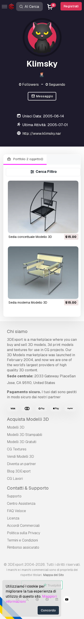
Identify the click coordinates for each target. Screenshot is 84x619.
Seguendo (55, 84)
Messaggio (44, 96)
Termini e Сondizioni (22, 540)
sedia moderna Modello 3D (28, 302)
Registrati (71, 6)
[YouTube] (66, 600)
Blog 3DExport (19, 471)
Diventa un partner (21, 464)
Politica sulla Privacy (23, 533)
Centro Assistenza (21, 503)
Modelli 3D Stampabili (24, 434)
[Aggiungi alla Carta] (63, 227)
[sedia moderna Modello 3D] (43, 272)
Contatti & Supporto (28, 488)
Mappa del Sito (53, 575)
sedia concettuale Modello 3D (30, 237)
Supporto (14, 496)
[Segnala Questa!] (72, 227)
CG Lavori (15, 478)
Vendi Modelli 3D (20, 456)
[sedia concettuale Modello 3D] (43, 207)
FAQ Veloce (16, 511)
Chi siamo (17, 331)
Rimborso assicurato (23, 547)
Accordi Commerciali (23, 525)
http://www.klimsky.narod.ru (45, 133)
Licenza (13, 518)
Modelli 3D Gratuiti (21, 441)
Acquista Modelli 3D (28, 419)
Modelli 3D (15, 427)
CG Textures (16, 449)
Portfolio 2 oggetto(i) (27, 159)
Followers (29, 84)
